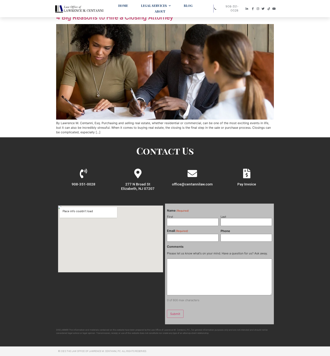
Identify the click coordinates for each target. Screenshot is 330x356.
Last (223, 216)
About (160, 11)
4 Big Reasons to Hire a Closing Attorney (114, 17)
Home (123, 6)
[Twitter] (264, 8)
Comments (175, 246)
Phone (225, 230)
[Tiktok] (269, 8)
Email (177, 230)
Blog (188, 6)
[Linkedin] (247, 8)
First (170, 216)
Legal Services (154, 6)
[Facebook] (253, 8)
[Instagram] (258, 8)
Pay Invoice (246, 184)
